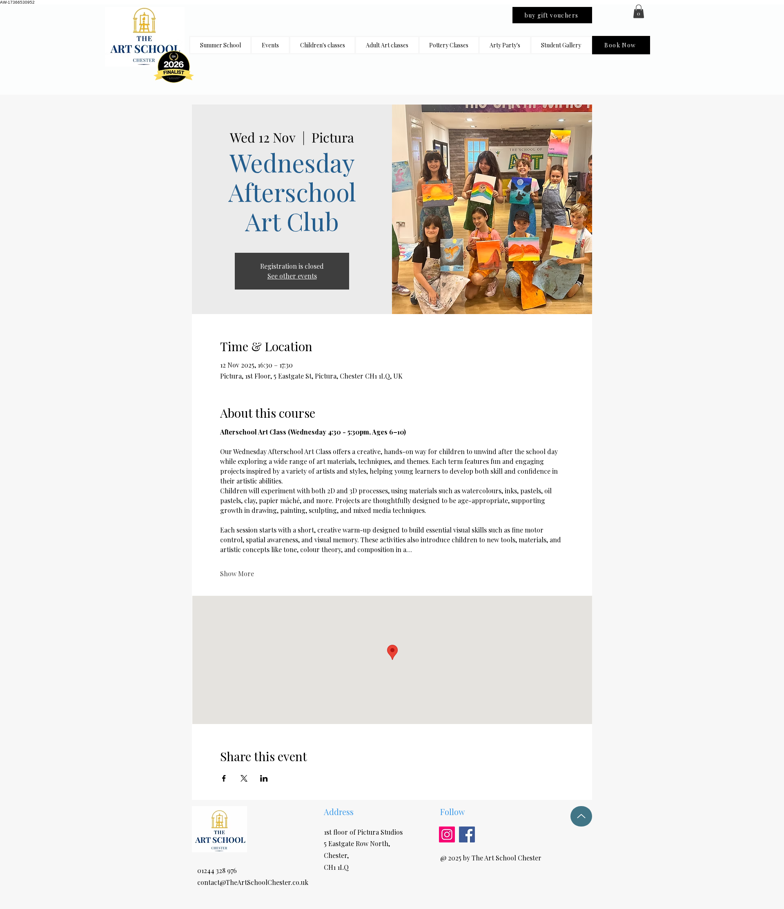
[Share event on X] (244, 778)
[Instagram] (447, 834)
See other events (292, 276)
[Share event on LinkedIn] (264, 778)
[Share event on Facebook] (224, 778)
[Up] (581, 816)
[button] (322, 45)
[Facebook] (467, 834)
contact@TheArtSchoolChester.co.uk (252, 882)
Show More (237, 573)
